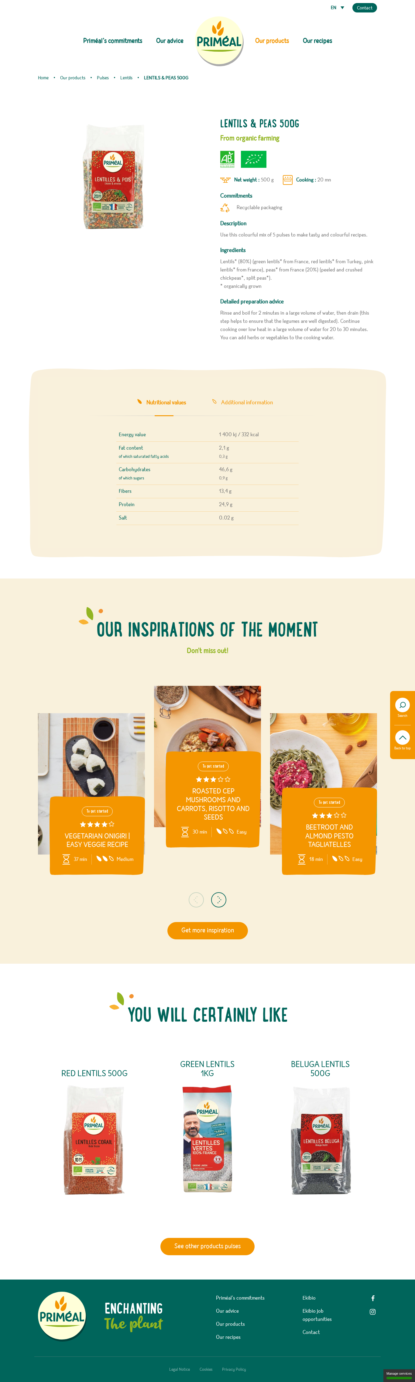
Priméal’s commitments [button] (112, 41)
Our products (230, 1324)
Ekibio (309, 1298)
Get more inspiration (207, 930)
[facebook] (373, 1298)
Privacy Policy (234, 1369)
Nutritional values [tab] (166, 402)
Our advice (169, 41)
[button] (196, 899)
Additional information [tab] (247, 402)
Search (402, 716)
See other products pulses (207, 1246)
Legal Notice (179, 1369)
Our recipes (317, 41)
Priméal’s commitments (240, 1298)
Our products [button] (272, 41)
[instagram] (373, 1312)
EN (334, 7)
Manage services (399, 1373)
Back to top (402, 748)
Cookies (206, 1369)
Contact (364, 8)
